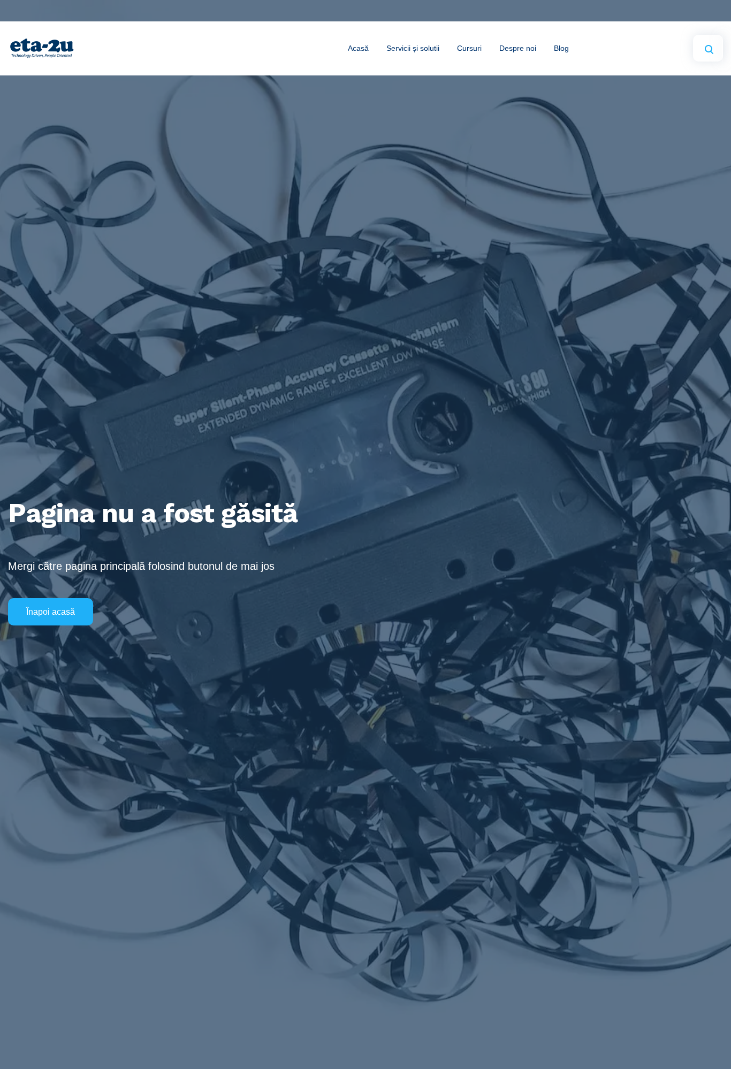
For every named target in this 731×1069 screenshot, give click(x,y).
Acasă (358, 48)
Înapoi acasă (50, 611)
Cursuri (469, 48)
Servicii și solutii (412, 48)
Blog (561, 48)
